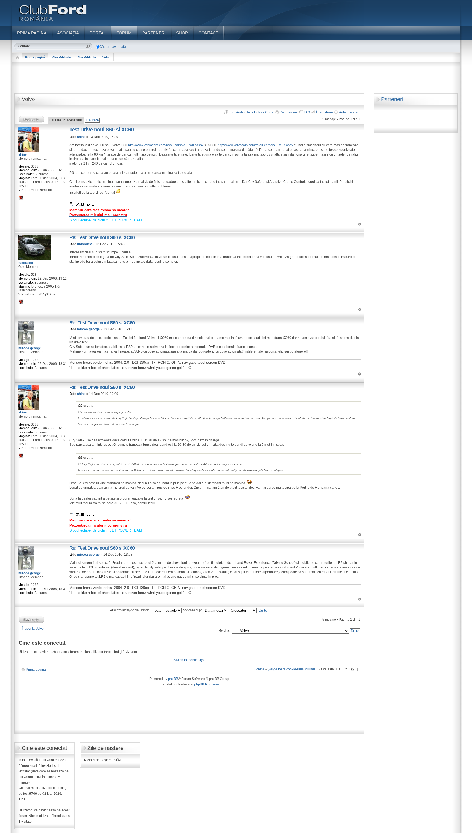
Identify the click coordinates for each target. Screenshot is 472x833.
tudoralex (84, 244)
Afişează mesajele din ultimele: (130, 610)
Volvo (106, 57)
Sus (359, 224)
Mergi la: (224, 630)
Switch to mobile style (189, 660)
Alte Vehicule (61, 57)
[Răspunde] (32, 119)
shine (81, 137)
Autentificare (348, 112)
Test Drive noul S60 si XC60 (101, 130)
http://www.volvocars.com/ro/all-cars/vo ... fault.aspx (165, 145)
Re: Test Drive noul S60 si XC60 (102, 237)
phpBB (173, 679)
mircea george (88, 329)
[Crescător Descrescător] (249, 610)
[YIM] (21, 197)
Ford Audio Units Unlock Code (251, 112)
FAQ (307, 112)
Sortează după (193, 610)
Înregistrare (324, 112)
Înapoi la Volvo (33, 628)
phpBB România (206, 684)
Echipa (259, 669)
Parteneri (392, 99)
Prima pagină (35, 57)
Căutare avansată (112, 47)
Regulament (288, 112)
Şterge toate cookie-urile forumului (292, 669)
